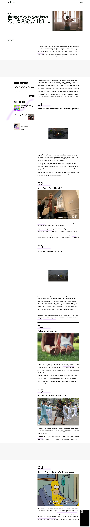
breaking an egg (41, 223)
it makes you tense (70, 510)
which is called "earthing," (68, 365)
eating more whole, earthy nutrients (49, 168)
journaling (40, 318)
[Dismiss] (88, 510)
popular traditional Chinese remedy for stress (67, 511)
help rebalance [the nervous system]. (53, 175)
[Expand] (81, 510)
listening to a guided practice (49, 318)
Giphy (58, 219)
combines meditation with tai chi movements (64, 428)
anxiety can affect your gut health (62, 154)
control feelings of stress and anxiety (65, 309)
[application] (58, 133)
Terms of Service (30, 91)
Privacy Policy (15, 92)
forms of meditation (57, 317)
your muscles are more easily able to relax (47, 517)
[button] (58, 133)
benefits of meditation (53, 315)
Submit (31, 96)
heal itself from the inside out (54, 80)
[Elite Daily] (11, 2)
